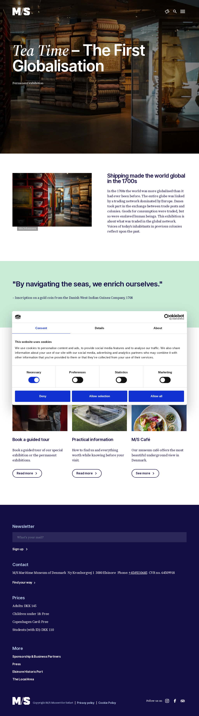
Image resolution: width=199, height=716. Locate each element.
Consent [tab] (41, 328)
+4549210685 (138, 572)
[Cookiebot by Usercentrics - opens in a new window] (167, 317)
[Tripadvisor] (183, 701)
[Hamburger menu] (183, 11)
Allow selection (99, 396)
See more (143, 473)
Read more (25, 473)
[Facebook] (175, 701)
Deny (42, 396)
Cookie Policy (107, 702)
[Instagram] (167, 701)
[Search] (175, 11)
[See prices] (167, 11)
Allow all (156, 396)
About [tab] (158, 328)
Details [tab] (99, 328)
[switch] (77, 380)
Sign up (18, 549)
